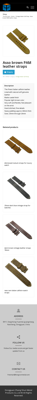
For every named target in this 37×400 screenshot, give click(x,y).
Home (12, 16)
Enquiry (10, 72)
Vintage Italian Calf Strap (22, 16)
